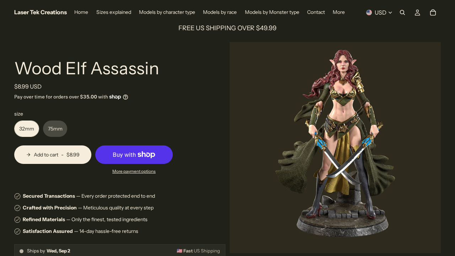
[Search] (402, 12)
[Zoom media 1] (335, 147)
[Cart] (433, 12)
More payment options (134, 171)
